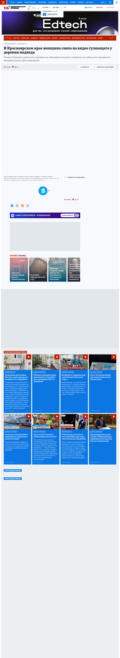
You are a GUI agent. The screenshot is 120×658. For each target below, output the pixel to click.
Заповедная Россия (78, 38)
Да (44, 14)
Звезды (81, 2)
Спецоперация (30, 2)
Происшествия (91, 38)
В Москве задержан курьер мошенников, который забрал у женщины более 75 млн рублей (45, 378)
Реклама (99, 7)
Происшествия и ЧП (10, 372)
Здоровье (89, 2)
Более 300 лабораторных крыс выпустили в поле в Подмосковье (100, 377)
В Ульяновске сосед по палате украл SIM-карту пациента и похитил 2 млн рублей (74, 436)
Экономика (63, 2)
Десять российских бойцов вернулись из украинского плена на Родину (16, 436)
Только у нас (25, 38)
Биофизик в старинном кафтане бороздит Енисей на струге (74, 377)
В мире (72, 2)
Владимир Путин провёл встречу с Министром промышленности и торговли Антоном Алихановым (101, 437)
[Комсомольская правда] (15, 7)
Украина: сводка (44, 38)
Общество (52, 2)
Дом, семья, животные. (96, 372)
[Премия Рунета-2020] (32, 7)
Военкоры (34, 38)
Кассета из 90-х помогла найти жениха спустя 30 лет (45, 435)
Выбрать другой (52, 14)
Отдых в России (64, 38)
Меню (3, 2)
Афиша (100, 38)
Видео (19, 2)
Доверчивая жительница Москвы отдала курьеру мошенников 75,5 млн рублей (16, 377)
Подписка (110, 7)
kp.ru (16, 67)
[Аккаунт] (116, 2)
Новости (16, 38)
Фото (13, 2)
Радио (89, 7)
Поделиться (85, 67)
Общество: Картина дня (9, 43)
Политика (42, 2)
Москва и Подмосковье (39, 372)
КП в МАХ (54, 38)
